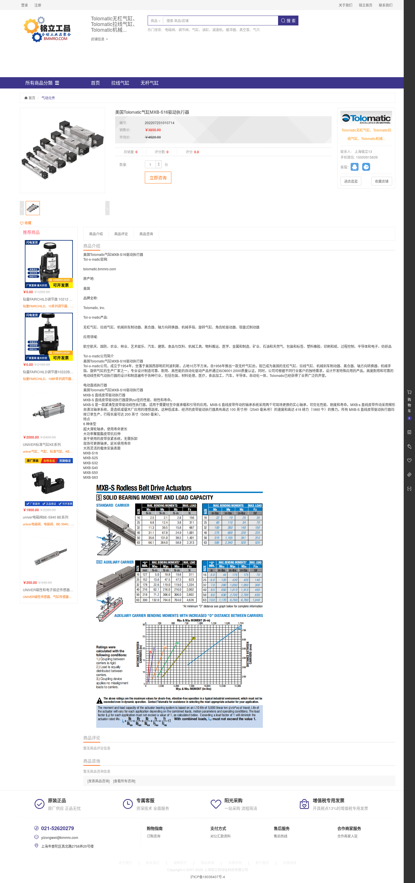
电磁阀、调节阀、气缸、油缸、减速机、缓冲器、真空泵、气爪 (212, 29)
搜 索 (290, 20)
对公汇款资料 (220, 836)
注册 (37, 5)
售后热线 (280, 836)
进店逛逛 (351, 181)
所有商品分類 (39, 82)
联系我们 (385, 5)
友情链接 (289, 862)
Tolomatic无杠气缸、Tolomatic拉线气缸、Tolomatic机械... (114, 24)
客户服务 (262, 862)
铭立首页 (365, 5)
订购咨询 (153, 836)
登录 (24, 5)
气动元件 (48, 97)
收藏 (27, 222)
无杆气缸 (150, 82)
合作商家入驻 (347, 836)
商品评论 (121, 233)
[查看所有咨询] (124, 780)
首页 (95, 82)
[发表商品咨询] (99, 780)
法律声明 (235, 862)
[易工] (356, 167)
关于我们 (345, 5)
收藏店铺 (381, 181)
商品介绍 (96, 233)
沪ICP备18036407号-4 (207, 876)
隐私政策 (207, 862)
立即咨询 (158, 177)
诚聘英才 (180, 862)
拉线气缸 (120, 82)
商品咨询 (146, 233)
